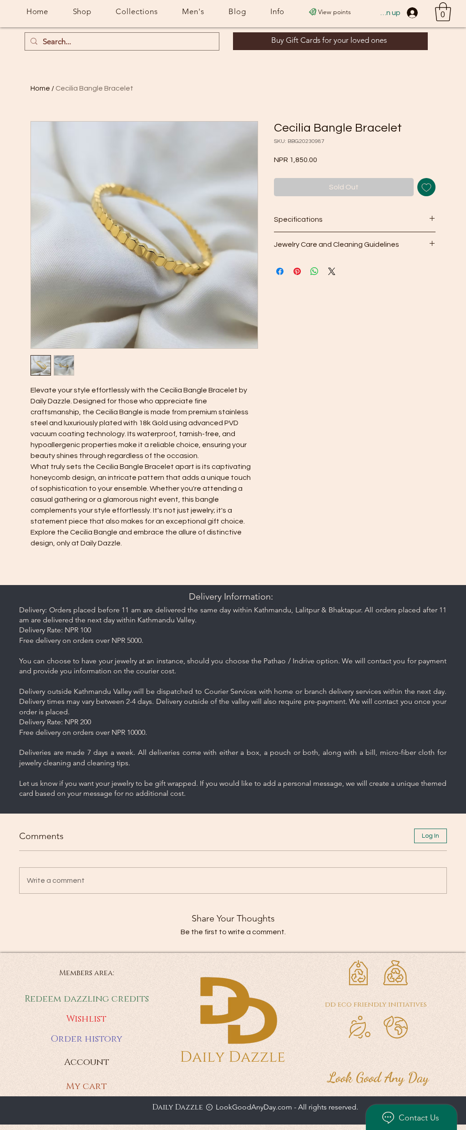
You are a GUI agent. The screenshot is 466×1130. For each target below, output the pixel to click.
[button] (443, 11)
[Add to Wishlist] (426, 187)
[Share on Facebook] (279, 271)
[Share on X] (331, 271)
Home (40, 88)
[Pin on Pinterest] (297, 271)
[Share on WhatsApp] (314, 271)
